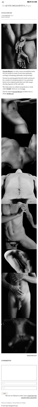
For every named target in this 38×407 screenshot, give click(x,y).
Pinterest (32, 2)
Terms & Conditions (6, 403)
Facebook (28, 2)
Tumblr (36, 2)
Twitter (30, 2)
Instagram (34, 2)
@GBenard (10, 94)
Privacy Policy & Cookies (19, 403)
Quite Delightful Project (19, 5)
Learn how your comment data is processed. (29, 397)
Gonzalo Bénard (7, 71)
